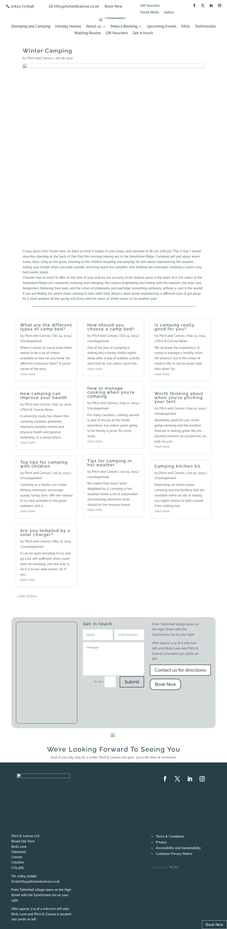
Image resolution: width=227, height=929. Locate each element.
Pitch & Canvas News (37, 409)
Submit (132, 682)
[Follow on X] (203, 5)
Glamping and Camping (30, 26)
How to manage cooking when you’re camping (111, 392)
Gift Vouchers (150, 5)
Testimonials (205, 26)
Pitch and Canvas (40, 58)
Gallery (169, 12)
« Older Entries (26, 596)
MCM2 (173, 867)
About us (93, 26)
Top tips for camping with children (44, 464)
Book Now (113, 6)
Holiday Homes (68, 26)
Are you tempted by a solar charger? (45, 532)
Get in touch (143, 33)
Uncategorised (31, 341)
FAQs (185, 26)
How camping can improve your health (43, 395)
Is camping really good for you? (174, 327)
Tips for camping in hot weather (109, 463)
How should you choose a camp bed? (111, 327)
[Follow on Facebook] (194, 5)
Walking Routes (87, 33)
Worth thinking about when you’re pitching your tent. (179, 397)
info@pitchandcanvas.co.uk (76, 6)
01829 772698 (22, 6)
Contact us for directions (180, 670)
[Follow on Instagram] (219, 5)
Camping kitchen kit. (178, 466)
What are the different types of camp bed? (46, 327)
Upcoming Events (161, 26)
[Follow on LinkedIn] (211, 5)
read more (27, 374)
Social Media (149, 12)
